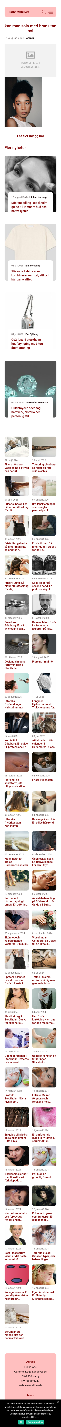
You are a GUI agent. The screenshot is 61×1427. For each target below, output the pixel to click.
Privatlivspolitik (35, 1422)
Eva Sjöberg (31, 334)
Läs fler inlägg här (30, 136)
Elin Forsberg (32, 265)
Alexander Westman (37, 402)
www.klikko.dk (33, 1385)
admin (30, 38)
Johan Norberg (38, 197)
